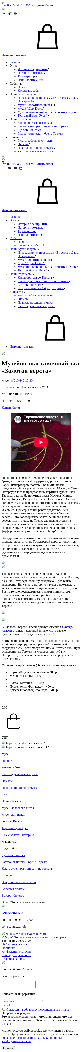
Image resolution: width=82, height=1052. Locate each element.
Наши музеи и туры (23, 249)
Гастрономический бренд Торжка (41, 133)
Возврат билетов (13, 895)
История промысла (31, 72)
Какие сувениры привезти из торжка (27, 868)
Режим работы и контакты (36, 140)
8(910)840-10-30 (22, 380)
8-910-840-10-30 (12, 913)
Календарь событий (31, 90)
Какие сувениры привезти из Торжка (43, 126)
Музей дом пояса (13, 814)
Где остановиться (30, 130)
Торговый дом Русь (15, 828)
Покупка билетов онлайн (19, 882)
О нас (14, 220)
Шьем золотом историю (18, 835)
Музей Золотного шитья (18, 808)
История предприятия (33, 69)
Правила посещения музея (36, 147)
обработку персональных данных (24, 1037)
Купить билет (11, 407)
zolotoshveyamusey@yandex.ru (26, 933)
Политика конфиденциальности (16, 949)
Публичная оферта (14, 944)
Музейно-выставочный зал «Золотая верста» (48, 112)
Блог (5, 794)
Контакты (17, 291)
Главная (15, 62)
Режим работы (11, 767)
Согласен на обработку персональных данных (37, 1009)
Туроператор (27, 76)
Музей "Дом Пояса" (31, 108)
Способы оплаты (13, 888)
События (16, 238)
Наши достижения (30, 80)
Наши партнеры (21, 274)
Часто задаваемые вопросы (36, 151)
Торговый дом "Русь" (33, 115)
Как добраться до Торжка (35, 122)
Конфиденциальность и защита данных (16, 956)
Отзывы (23, 144)
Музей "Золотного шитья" (36, 105)
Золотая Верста (12, 821)
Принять (8, 1048)
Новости (24, 87)
